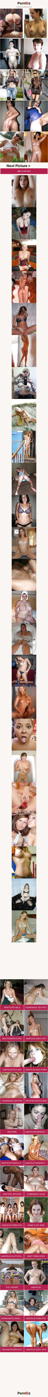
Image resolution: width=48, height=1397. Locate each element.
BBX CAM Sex (24, 171)
